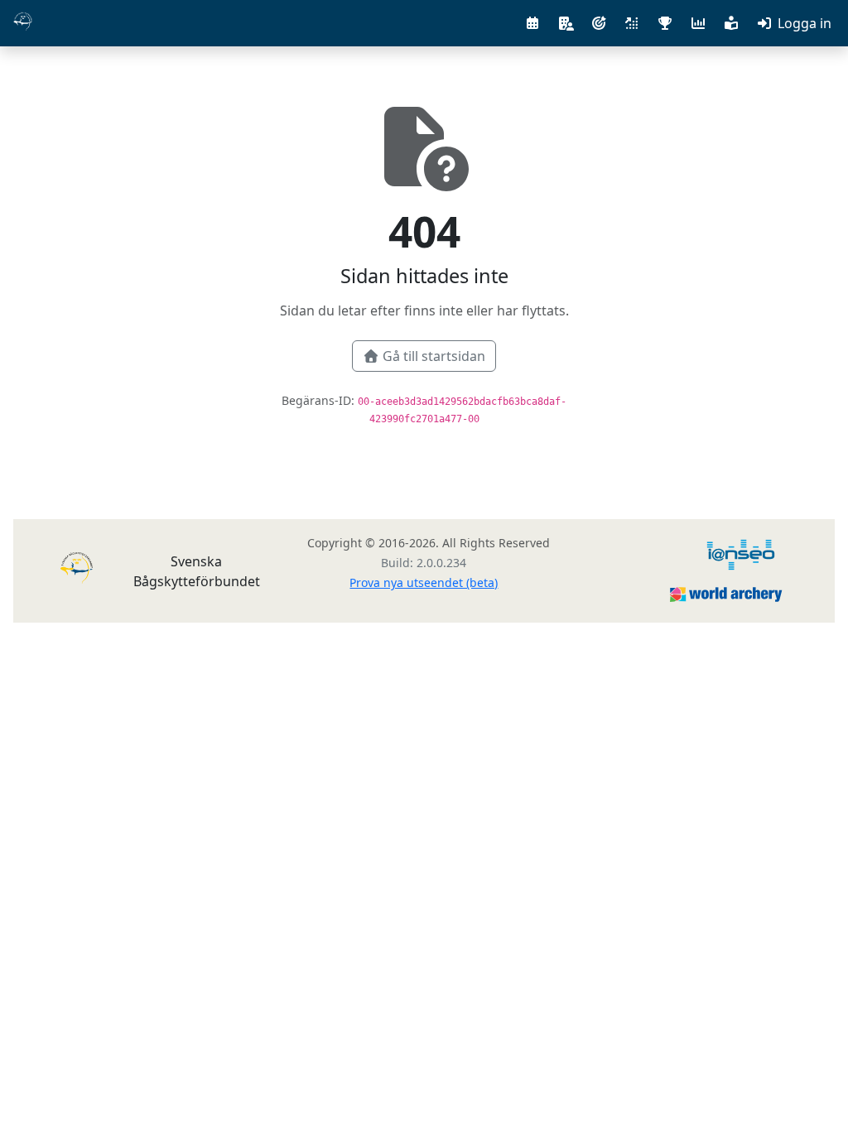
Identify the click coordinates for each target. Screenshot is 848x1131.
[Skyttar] (598, 23)
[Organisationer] (565, 23)
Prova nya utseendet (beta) (423, 582)
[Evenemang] (532, 23)
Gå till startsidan (434, 356)
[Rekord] (665, 23)
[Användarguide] (731, 23)
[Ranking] (631, 23)
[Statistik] (698, 23)
